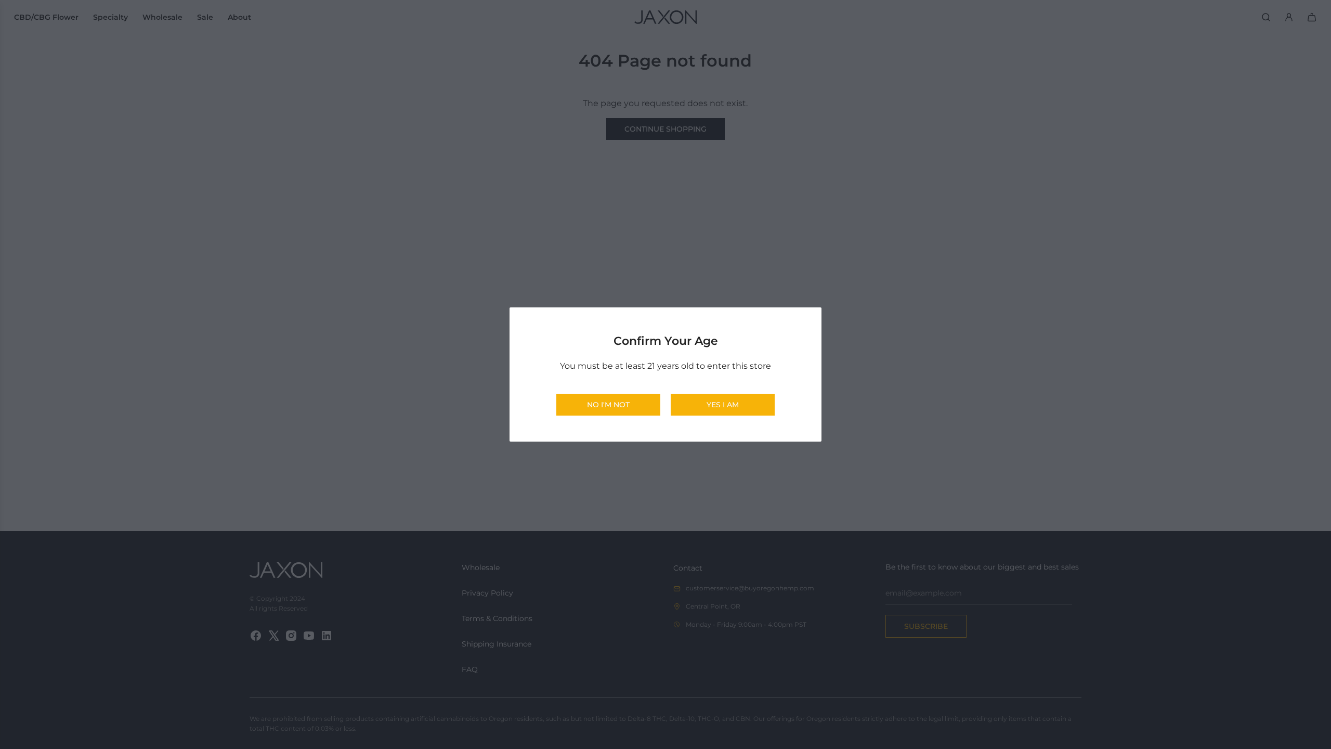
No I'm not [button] (608, 404)
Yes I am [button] (723, 404)
